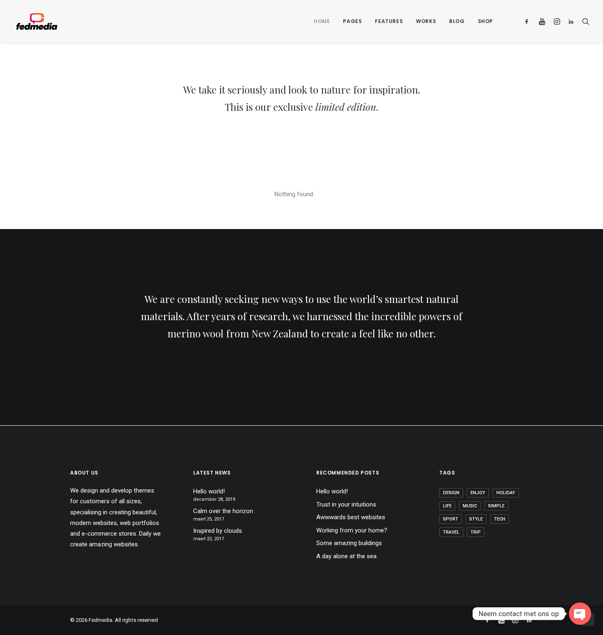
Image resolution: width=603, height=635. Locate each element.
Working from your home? (351, 530)
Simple (496, 506)
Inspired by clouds (217, 530)
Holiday (505, 492)
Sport (450, 519)
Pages (352, 21)
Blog (456, 21)
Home (322, 21)
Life (447, 506)
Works (426, 21)
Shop (485, 21)
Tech (499, 519)
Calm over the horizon (223, 511)
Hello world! (209, 491)
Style (476, 519)
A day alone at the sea (346, 556)
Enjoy (478, 492)
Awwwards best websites (350, 517)
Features (389, 21)
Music (470, 506)
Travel (451, 532)
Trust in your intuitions (346, 504)
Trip (476, 532)
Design (451, 492)
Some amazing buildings (349, 543)
